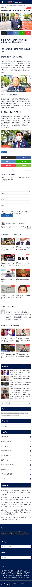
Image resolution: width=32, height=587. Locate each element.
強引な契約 (5, 455)
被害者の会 (6, 469)
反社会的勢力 (6, 450)
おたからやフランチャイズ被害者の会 (14, 413)
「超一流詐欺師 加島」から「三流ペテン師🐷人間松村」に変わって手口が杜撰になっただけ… (20, 390)
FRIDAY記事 (5, 436)
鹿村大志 (4, 478)
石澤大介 (4, 460)
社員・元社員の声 (7, 464)
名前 (2, 193)
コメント (4, 181)
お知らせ (4, 152)
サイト (2, 205)
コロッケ (4, 446)
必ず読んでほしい (5, 415)
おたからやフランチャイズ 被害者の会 (17, 312)
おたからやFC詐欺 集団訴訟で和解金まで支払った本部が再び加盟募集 (20, 384)
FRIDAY (2, 413)
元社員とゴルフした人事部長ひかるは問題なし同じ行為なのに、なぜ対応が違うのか (20, 372)
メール (3, 199)
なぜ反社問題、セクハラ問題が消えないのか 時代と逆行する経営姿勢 (20, 378)
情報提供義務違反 (14, 415)
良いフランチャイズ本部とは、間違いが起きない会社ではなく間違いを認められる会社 (20, 396)
